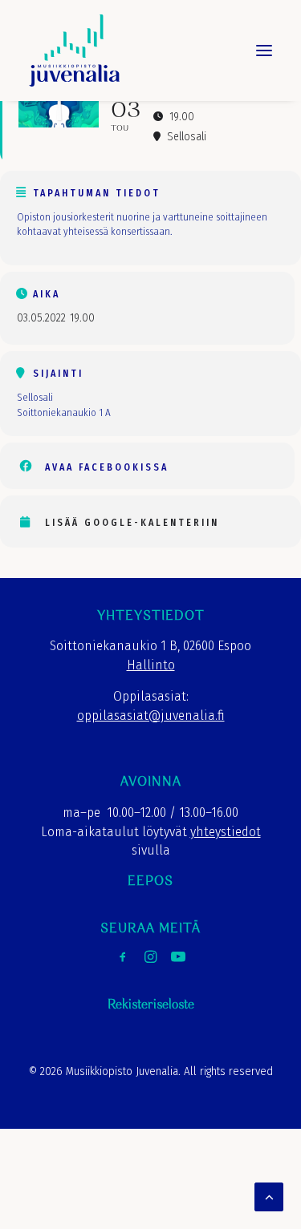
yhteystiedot (225, 831)
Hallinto (151, 665)
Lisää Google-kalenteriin (132, 522)
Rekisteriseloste (151, 1005)
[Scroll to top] (268, 1195)
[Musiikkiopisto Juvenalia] (74, 50)
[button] (264, 50)
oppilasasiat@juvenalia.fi (151, 715)
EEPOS (150, 881)
